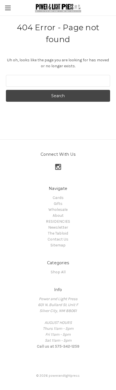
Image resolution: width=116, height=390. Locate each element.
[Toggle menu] (7, 8)
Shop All (58, 272)
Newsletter (58, 227)
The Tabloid (58, 233)
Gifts (58, 203)
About (58, 215)
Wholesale (58, 209)
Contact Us (58, 239)
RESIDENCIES (58, 221)
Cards (58, 197)
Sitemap (58, 245)
